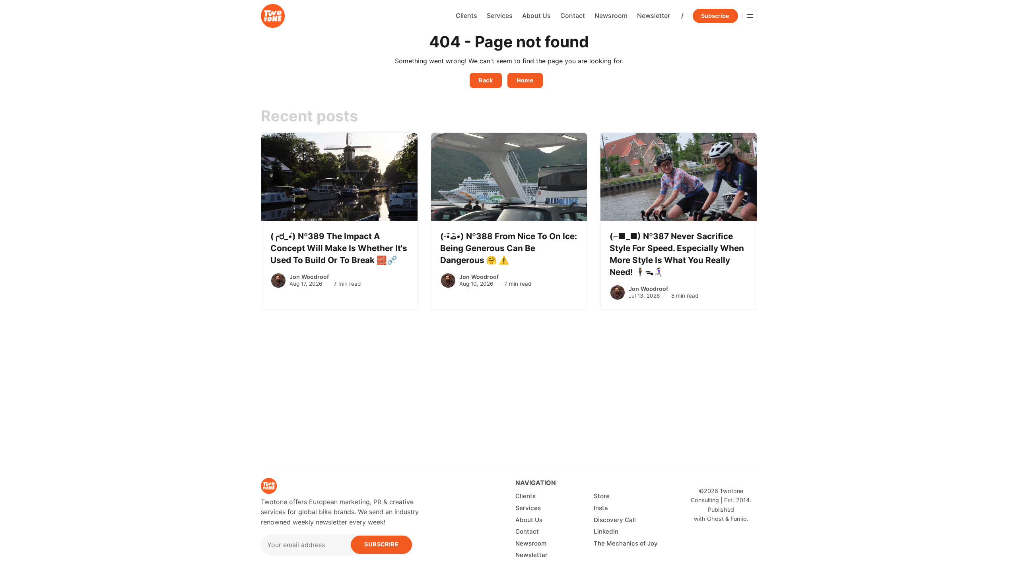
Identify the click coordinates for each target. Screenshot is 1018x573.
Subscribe (715, 15)
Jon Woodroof (309, 276)
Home (525, 80)
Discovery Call (615, 520)
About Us (536, 15)
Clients (466, 15)
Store (602, 496)
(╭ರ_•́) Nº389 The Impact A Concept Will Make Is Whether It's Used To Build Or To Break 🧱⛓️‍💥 (338, 248)
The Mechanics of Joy (626, 543)
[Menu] (750, 16)
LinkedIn (606, 531)
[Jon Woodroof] (278, 280)
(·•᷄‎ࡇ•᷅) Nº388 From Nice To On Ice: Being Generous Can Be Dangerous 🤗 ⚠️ (508, 248)
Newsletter (653, 15)
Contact (572, 15)
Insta (601, 508)
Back (485, 80)
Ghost (715, 518)
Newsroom (611, 15)
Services (500, 15)
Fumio (738, 518)
